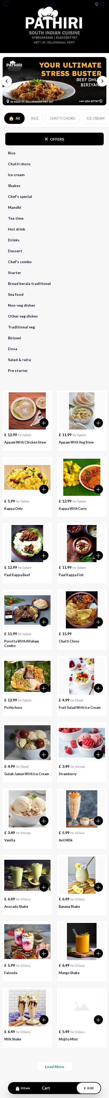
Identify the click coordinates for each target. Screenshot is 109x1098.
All (14, 118)
